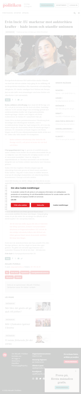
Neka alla (40, 205)
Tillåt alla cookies (20, 205)
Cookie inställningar (60, 205)
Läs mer (13, 199)
